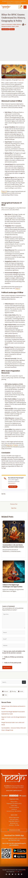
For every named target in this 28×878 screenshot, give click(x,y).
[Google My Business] (6, 874)
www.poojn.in (11, 483)
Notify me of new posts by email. (12, 662)
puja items (9, 445)
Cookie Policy (14, 805)
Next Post (13, 508)
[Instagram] (15, 874)
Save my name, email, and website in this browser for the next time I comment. (13, 652)
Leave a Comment (6, 24)
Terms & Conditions (14, 807)
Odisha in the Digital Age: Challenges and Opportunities (12, 586)
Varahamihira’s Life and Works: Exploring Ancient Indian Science (13, 546)
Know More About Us (14, 821)
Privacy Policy (14, 801)
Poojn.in (4, 191)
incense (16, 445)
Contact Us (14, 809)
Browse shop (12, 486)
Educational (5, 29)
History (12, 29)
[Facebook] (9, 874)
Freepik (16, 871)
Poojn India (21, 80)
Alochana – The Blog (14, 825)
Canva (20, 871)
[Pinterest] (18, 874)
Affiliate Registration (14, 817)
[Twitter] (12, 874)
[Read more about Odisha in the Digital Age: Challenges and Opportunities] (14, 571)
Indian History (17, 24)
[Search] (24, 682)
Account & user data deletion (14, 811)
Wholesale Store (14, 823)
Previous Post (13, 504)
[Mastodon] (21, 874)
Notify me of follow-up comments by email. (12, 657)
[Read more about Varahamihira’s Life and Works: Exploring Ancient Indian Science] (14, 531)
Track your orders (14, 819)
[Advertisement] (14, 45)
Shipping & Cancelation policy (14, 803)
